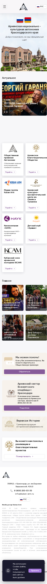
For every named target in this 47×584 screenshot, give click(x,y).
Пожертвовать (23, 456)
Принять (35, 570)
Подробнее (25, 408)
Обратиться (24, 371)
